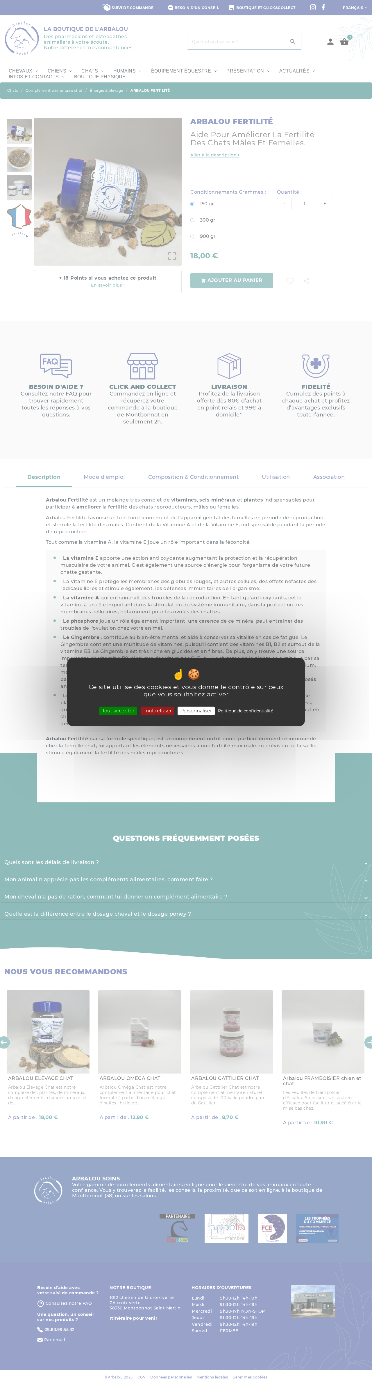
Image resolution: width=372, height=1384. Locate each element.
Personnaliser (196, 711)
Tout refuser (157, 711)
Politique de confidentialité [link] (245, 711)
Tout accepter (118, 711)
